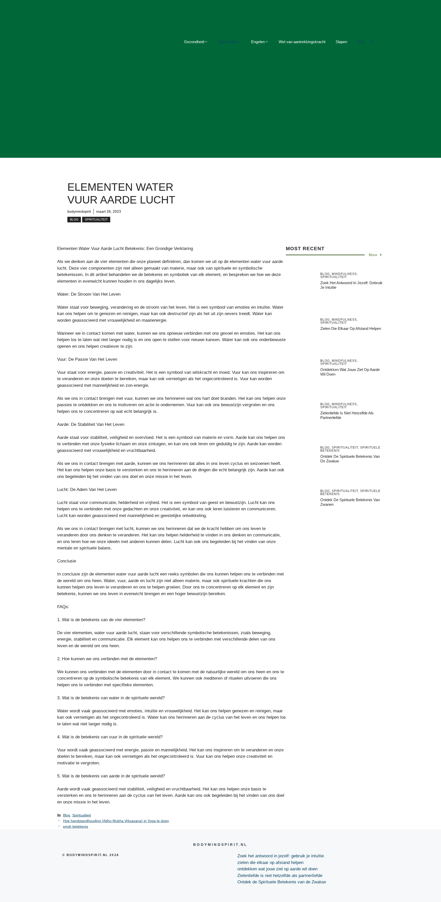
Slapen (341, 42)
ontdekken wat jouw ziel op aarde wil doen (277, 869)
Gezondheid (194, 42)
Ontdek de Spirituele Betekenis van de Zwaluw (281, 882)
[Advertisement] (220, 122)
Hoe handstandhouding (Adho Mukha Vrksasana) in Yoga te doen (116, 821)
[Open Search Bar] (372, 42)
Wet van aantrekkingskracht (302, 42)
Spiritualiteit (227, 42)
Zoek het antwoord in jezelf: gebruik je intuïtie (280, 855)
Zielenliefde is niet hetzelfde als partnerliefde (279, 875)
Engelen (258, 42)
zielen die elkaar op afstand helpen (350, 328)
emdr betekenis (75, 826)
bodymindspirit (79, 211)
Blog (361, 42)
